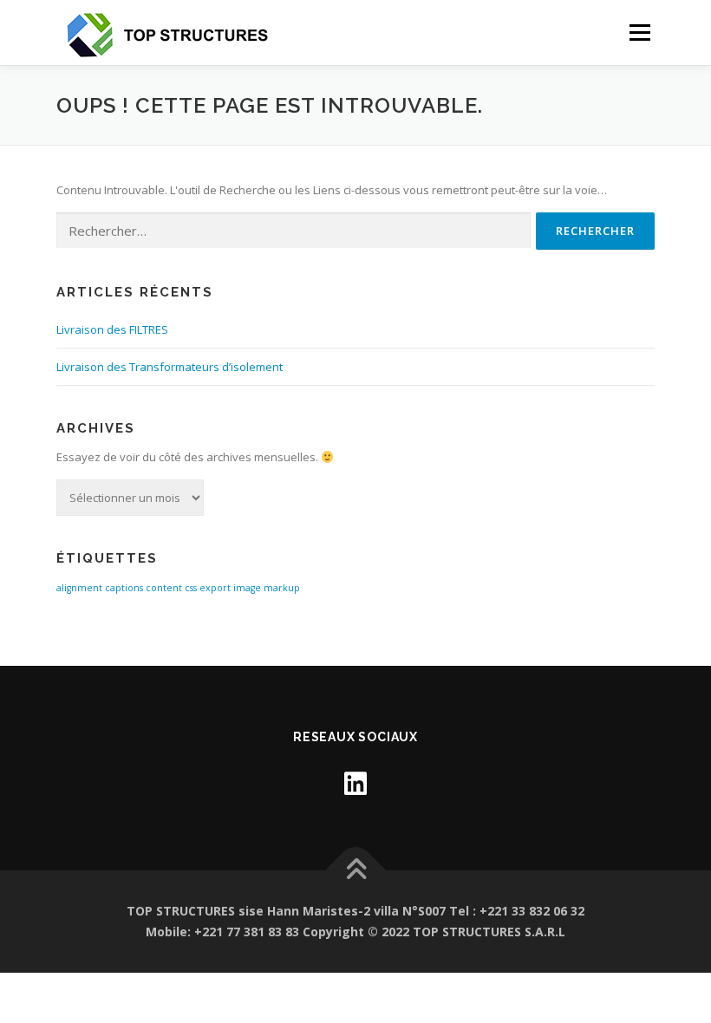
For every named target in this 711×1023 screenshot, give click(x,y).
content (164, 588)
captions (124, 588)
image (247, 588)
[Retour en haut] (356, 871)
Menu (639, 32)
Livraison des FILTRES (112, 329)
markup (282, 588)
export (215, 588)
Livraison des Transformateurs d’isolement (169, 367)
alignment (79, 588)
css (191, 588)
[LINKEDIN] (355, 783)
